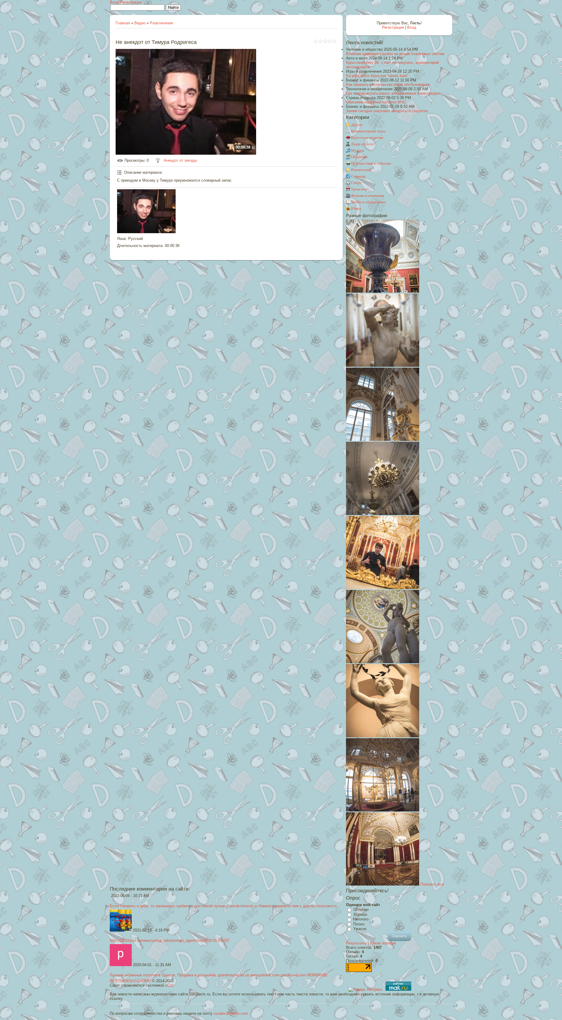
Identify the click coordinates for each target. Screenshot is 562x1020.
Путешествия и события (371, 163)
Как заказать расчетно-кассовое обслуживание (388, 84)
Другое (357, 124)
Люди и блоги (362, 144)
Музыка (357, 150)
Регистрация (131, 2)
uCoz (169, 985)
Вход (114, 2)
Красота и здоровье (367, 137)
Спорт (356, 182)
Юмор (356, 208)
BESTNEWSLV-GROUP (130, 981)
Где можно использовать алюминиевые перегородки (392, 93)
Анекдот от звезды (180, 160)
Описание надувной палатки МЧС (376, 102)
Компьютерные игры (368, 131)
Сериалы (358, 176)
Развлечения (161, 23)
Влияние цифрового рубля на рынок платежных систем (395, 54)
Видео (139, 23)
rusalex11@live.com (231, 1013)
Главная (123, 23)
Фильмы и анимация (367, 195)
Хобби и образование (368, 202)
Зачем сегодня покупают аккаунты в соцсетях (387, 111)
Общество (359, 157)
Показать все (432, 884)
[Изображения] (146, 211)
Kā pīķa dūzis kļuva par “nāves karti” (377, 76)
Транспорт (360, 189)
